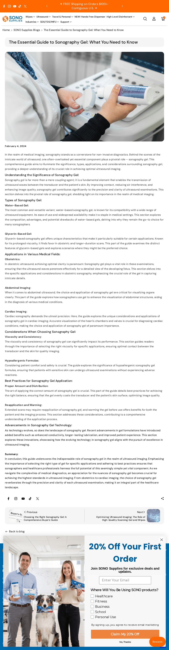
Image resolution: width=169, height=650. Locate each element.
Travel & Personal (61, 16)
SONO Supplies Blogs (27, 30)
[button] (30, 16)
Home (6, 30)
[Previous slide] (47, 6)
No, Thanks (125, 641)
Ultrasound (42, 16)
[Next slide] (122, 6)
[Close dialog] (161, 540)
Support (64, 21)
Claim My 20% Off (125, 634)
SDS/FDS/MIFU (48, 21)
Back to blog (17, 531)
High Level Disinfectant (119, 16)
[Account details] (154, 18)
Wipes (29, 16)
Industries (31, 21)
